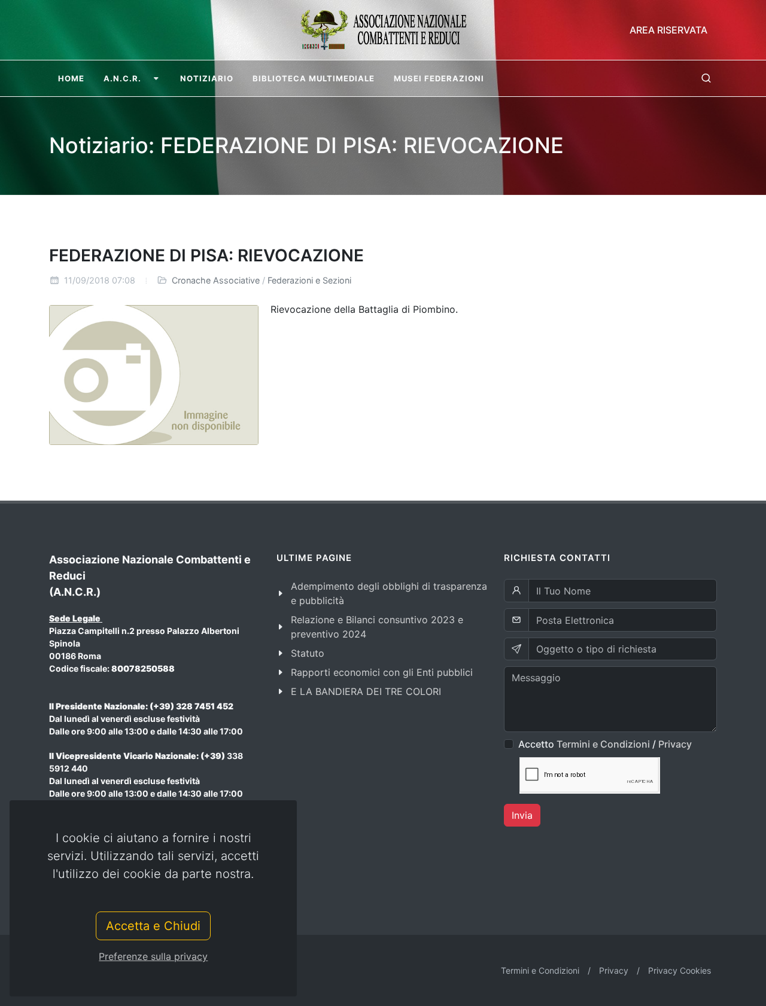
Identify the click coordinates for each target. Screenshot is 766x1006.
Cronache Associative (216, 280)
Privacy (675, 744)
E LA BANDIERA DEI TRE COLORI (366, 691)
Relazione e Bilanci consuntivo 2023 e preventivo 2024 (377, 627)
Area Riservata (668, 30)
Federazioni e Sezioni (309, 280)
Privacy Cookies (679, 970)
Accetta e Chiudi (153, 926)
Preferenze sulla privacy (153, 956)
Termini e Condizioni (603, 744)
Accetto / (605, 744)
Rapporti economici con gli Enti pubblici (382, 672)
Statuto (307, 653)
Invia (522, 815)
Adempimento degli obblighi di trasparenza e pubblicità (389, 593)
